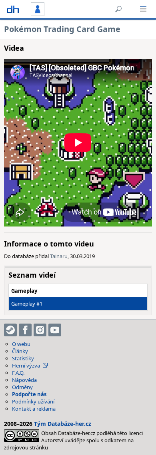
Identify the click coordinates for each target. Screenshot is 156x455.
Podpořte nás (29, 394)
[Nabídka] (143, 9)
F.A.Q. (18, 372)
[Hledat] (118, 9)
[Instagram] (40, 330)
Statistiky (23, 358)
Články (20, 351)
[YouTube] (54, 330)
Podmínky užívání (33, 401)
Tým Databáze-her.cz (62, 423)
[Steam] (10, 330)
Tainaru (59, 256)
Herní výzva (26, 365)
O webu (21, 344)
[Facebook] (25, 330)
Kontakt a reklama (34, 408)
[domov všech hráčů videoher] (13, 9)
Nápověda (24, 379)
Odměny (22, 387)
